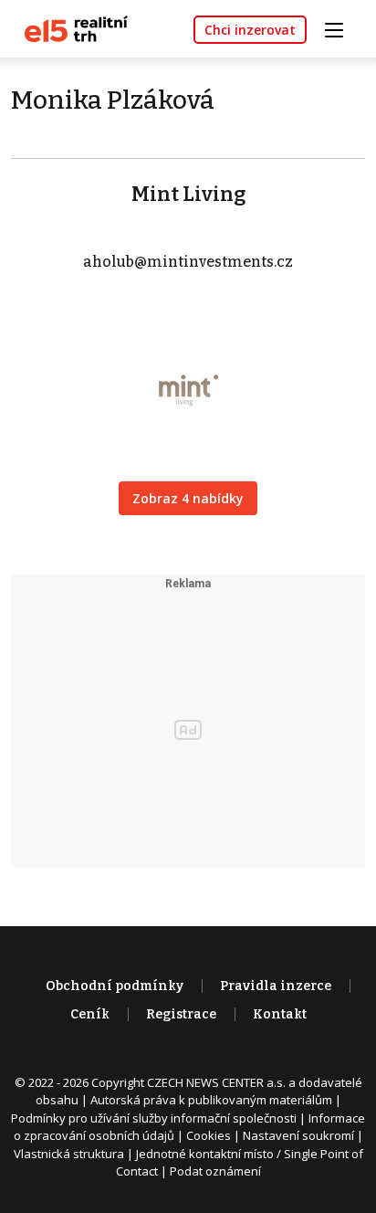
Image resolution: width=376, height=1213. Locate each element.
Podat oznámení (215, 1171)
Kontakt (280, 1014)
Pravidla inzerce (275, 986)
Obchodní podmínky (114, 986)
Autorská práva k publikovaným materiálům (211, 1100)
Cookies (208, 1135)
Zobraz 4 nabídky (188, 498)
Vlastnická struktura (69, 1153)
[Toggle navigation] (340, 28)
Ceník (90, 1014)
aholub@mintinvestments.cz (188, 261)
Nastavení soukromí (298, 1135)
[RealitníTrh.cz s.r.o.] (69, 28)
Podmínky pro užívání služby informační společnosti (154, 1118)
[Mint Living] (188, 378)
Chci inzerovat (250, 29)
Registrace (181, 1014)
